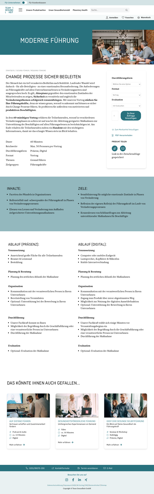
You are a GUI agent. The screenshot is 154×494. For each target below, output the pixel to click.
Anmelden (113, 17)
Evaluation (117, 99)
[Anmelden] (107, 17)
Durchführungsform (122, 78)
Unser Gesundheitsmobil (59, 10)
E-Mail (109, 468)
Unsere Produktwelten (36, 10)
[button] (126, 130)
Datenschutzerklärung (55, 485)
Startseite (10, 70)
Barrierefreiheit (94, 485)
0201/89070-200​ (37, 468)
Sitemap (103, 485)
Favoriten (129, 17)
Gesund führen (22, 70)
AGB (74, 485)
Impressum (68, 485)
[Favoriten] (123, 17)
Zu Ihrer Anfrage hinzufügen (130, 116)
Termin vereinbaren (89, 468)
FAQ (86, 485)
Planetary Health (80, 10)
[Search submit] (127, 10)
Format (115, 88)
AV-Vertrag (80, 485)
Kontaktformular (62, 468)
